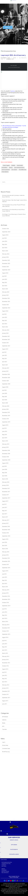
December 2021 (6, 336)
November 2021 (6, 339)
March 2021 (5, 365)
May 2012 (4, 678)
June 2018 (4, 469)
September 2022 (6, 308)
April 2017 (4, 514)
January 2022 (5, 333)
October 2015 (5, 564)
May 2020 (4, 396)
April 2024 (4, 247)
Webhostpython (23, 889)
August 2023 (5, 273)
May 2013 (4, 647)
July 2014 (4, 609)
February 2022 (5, 330)
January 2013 (5, 659)
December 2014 (6, 596)
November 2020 (6, 377)
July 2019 (4, 428)
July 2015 (4, 574)
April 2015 (4, 583)
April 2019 (4, 437)
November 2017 (6, 491)
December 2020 (6, 374)
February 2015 (5, 590)
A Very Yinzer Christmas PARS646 (11, 806)
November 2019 (6, 415)
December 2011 (6, 691)
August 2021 (5, 349)
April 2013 (4, 650)
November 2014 (6, 599)
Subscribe (8, 31)
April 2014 (4, 618)
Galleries (4, 720)
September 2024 (6, 231)
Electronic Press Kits (5, 871)
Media (3, 723)
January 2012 (5, 688)
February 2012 (5, 685)
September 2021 (6, 346)
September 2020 (6, 384)
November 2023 (6, 263)
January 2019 (5, 447)
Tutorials (4, 729)
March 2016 (5, 548)
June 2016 (4, 542)
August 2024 (5, 235)
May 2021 (4, 358)
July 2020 (4, 390)
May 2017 (4, 510)
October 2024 (5, 228)
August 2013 (5, 637)
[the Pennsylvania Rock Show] (13, 0)
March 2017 (5, 517)
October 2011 (5, 694)
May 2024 (4, 244)
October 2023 (5, 266)
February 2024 (5, 254)
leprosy (10, 167)
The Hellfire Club (22, 169)
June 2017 (4, 507)
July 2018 (4, 466)
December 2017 (6, 488)
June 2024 (4, 241)
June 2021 (4, 355)
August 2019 (5, 425)
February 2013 (5, 656)
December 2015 (6, 558)
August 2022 (5, 311)
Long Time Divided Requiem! (9, 797)
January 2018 (5, 485)
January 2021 (5, 371)
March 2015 (5, 586)
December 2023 (6, 260)
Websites (3, 868)
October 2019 (5, 418)
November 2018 (6, 453)
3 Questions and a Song (6, 863)
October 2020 (5, 380)
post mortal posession (19, 167)
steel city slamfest (6, 169)
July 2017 (4, 504)
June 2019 (4, 431)
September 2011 (6, 697)
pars (2, 59)
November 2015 (6, 561)
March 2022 (5, 327)
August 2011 (5, 700)
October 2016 (5, 533)
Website (7, 27)
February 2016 (5, 552)
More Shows (4, 866)
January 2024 (5, 257)
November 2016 (6, 529)
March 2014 (5, 621)
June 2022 (4, 317)
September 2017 (6, 498)
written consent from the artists (17, 885)
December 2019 (6, 412)
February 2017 (5, 520)
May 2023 (4, 282)
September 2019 (6, 422)
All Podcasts (22, 57)
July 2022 (4, 314)
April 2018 (4, 475)
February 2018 (5, 482)
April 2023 (4, 285)
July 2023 (4, 276)
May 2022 (4, 320)
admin (14, 57)
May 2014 (4, 615)
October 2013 (5, 631)
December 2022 (6, 298)
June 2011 (4, 704)
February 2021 (5, 368)
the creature (14, 169)
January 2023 (5, 295)
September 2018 (6, 460)
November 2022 (6, 301)
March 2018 (5, 479)
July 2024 (4, 238)
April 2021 (4, 361)
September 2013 (6, 634)
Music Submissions (5, 872)
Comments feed (6, 748)
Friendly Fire (4, 864)
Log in (3, 742)
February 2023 (5, 292)
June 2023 (4, 279)
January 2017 (5, 523)
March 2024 (5, 251)
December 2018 (6, 450)
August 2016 (5, 539)
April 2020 (4, 399)
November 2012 (6, 662)
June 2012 (4, 675)
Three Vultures (5, 171)
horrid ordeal (19, 165)
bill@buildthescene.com (14, 887)
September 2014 (6, 605)
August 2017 (5, 501)
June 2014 (4, 612)
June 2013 (4, 643)
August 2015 (5, 571)
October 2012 (5, 666)
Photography (4, 870)
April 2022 (4, 323)
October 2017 (5, 494)
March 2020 (5, 403)
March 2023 (5, 289)
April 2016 (4, 545)
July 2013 (4, 640)
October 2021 (5, 342)
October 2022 (5, 304)
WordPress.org (6, 751)
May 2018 (4, 472)
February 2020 (5, 406)
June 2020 (4, 393)
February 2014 (5, 624)
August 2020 (5, 387)
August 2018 (5, 463)
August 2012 (5, 669)
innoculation (4, 167)
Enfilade (13, 165)
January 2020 (5, 409)
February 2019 (5, 444)
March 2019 (5, 441)
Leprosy (13, 91)
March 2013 (5, 653)
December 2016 (6, 526)
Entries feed (5, 745)
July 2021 (4, 352)
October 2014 (5, 602)
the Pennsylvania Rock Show (7, 862)
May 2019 (4, 434)
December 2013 (6, 628)
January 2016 (5, 555)
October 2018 (5, 456)
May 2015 (4, 580)
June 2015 (4, 577)
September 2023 (6, 270)
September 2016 (6, 536)
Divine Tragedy (6, 165)
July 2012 (4, 672)
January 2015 (5, 593)
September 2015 (6, 567)
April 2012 (4, 681)
